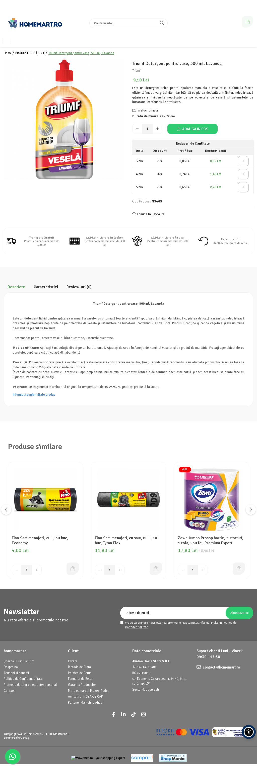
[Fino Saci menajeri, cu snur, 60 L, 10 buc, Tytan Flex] (128, 499)
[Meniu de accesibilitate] (249, 732)
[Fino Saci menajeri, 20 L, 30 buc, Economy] (45, 499)
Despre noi (11, 667)
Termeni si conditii (16, 673)
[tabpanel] (64, 119)
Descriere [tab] (16, 286)
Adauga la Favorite (150, 214)
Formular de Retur (80, 679)
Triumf (136, 71)
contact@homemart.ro (221, 667)
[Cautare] (162, 23)
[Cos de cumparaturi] (247, 22)
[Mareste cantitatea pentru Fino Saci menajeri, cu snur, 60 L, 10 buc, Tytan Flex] (120, 570)
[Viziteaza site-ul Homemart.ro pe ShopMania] (173, 758)
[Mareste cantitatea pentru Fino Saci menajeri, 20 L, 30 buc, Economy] (37, 570)
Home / (9, 53)
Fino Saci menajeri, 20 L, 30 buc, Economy (40, 540)
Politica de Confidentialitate (23, 679)
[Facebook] (113, 714)
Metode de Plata (79, 667)
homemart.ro (15, 650)
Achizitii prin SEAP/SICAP (85, 697)
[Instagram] (143, 714)
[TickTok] (133, 714)
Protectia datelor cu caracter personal (30, 685)
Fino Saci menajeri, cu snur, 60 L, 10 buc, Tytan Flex (126, 540)
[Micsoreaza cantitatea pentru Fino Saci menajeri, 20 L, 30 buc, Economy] (17, 570)
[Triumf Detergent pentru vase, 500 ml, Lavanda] (64, 119)
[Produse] (8, 42)
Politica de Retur (79, 673)
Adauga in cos (194, 129)
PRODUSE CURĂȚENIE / (31, 53)
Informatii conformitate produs (34, 395)
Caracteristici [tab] (46, 286)
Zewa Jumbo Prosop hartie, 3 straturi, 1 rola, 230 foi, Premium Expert (210, 540)
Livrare (72, 661)
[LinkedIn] (123, 714)
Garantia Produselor (82, 685)
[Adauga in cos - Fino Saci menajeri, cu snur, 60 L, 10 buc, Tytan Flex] (156, 569)
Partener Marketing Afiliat (85, 703)
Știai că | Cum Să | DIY (19, 661)
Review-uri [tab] (79, 286)
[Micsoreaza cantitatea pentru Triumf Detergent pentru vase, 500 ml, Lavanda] (137, 129)
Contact (9, 691)
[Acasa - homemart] (35, 23)
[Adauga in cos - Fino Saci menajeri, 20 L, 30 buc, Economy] (73, 569)
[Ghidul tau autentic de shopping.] (142, 758)
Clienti (74, 650)
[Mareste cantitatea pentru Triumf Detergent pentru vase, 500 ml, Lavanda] (157, 129)
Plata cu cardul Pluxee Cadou (88, 691)
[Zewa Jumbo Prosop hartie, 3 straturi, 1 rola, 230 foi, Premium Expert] (211, 499)
